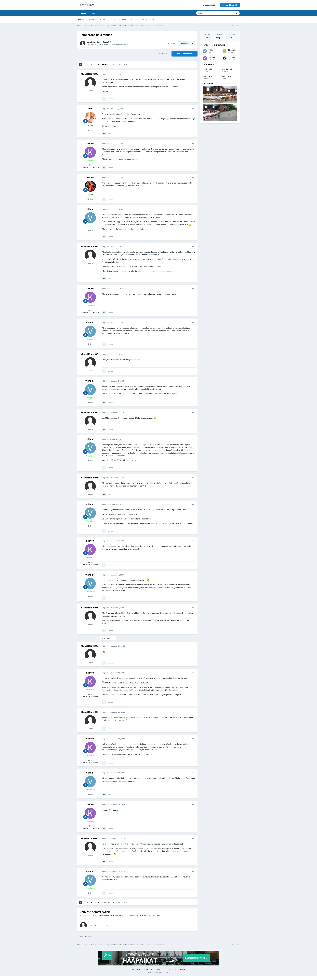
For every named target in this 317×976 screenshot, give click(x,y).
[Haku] (237, 13)
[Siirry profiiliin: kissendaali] (224, 51)
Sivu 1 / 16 (122, 64)
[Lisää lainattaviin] (104, 99)
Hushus (90, 177)
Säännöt (122, 19)
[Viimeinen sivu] (113, 64)
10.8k (91, 199)
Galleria (103, 19)
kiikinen (90, 143)
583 (91, 130)
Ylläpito (133, 19)
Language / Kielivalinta (141, 969)
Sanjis (89, 108)
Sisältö (92, 13)
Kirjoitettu (113, 74)
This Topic (227, 13)
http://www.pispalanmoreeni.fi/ (160, 79)
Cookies (181, 969)
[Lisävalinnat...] (193, 74)
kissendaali (233, 50)
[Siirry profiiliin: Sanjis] (90, 117)
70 (91, 165)
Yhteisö (83, 13)
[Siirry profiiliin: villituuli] (90, 217)
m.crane (231, 57)
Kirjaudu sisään (210, 5)
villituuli (89, 209)
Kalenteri (92, 19)
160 (91, 231)
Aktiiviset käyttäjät (147, 19)
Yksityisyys (158, 969)
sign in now (134, 915)
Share (172, 43)
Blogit (113, 19)
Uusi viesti (163, 54)
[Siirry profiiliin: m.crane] (225, 58)
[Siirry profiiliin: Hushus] (90, 186)
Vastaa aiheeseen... (101, 925)
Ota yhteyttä (171, 969)
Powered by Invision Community (158, 972)
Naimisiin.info (85, 5)
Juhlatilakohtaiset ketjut (118, 45)
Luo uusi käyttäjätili (230, 5)
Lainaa (110, 99)
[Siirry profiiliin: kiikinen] (90, 152)
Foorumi (81, 19)
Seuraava (106, 64)
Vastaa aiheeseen (184, 54)
